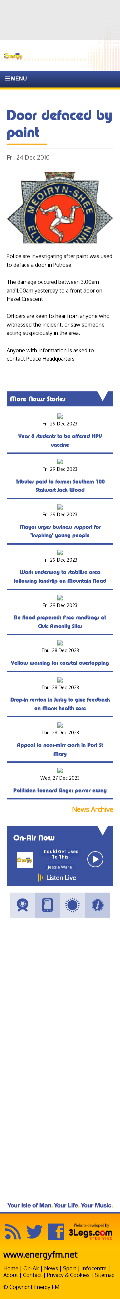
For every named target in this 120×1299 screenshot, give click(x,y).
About (10, 1275)
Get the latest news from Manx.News (75, 45)
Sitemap (105, 1275)
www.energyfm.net (40, 1254)
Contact (32, 1275)
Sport (69, 1268)
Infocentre (94, 1268)
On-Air (31, 1268)
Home (10, 1268)
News (51, 1268)
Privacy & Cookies (68, 1275)
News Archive (92, 809)
